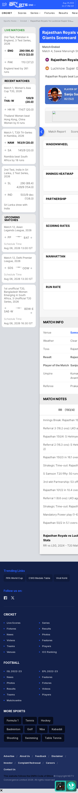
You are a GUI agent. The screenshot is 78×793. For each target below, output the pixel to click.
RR (66, 410)
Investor (8, 763)
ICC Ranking (49, 651)
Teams (11, 646)
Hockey (45, 720)
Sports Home (10, 21)
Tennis (29, 720)
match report (57, 131)
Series (34, 12)
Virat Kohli (61, 578)
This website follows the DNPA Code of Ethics (29, 776)
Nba (42, 729)
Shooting (12, 737)
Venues (11, 651)
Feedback (40, 756)
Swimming (31, 737)
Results (63, 12)
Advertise (9, 756)
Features (47, 640)
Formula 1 (13, 720)
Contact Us (9, 769)
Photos (46, 634)
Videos (11, 640)
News (10, 634)
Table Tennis (53, 737)
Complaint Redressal (29, 763)
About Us (25, 756)
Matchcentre (14, 700)
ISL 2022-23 (14, 671)
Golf (30, 729)
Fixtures (49, 12)
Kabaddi (57, 729)
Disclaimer (57, 756)
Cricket (7, 13)
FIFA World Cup (14, 578)
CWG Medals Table (39, 578)
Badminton (13, 729)
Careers (50, 763)
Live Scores (13, 622)
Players (46, 646)
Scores (22, 12)
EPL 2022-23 (50, 671)
